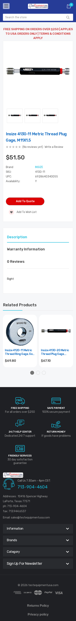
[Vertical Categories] (6, 6)
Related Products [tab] (20, 305)
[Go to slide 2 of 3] (38, 373)
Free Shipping (20, 407)
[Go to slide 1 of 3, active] (32, 373)
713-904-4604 (33, 487)
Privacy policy (38, 614)
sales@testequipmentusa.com (30, 517)
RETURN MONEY (56, 431)
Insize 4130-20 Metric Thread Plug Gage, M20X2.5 (55, 352)
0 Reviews (16, 261)
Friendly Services (20, 455)
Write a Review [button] (54, 147)
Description (17, 237)
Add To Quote (25, 201)
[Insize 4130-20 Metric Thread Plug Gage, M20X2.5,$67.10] (56, 332)
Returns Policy (38, 605)
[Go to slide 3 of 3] (44, 373)
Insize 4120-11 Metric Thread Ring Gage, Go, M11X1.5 (19, 352)
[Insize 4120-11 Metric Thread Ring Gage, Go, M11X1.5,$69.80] (20, 332)
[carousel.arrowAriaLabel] (20, 401)
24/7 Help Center (20, 431)
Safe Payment (56, 407)
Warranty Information (26, 249)
